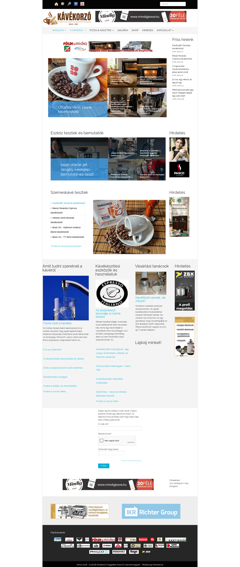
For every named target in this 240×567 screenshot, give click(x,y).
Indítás (104, 466)
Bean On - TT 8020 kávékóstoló (68, 237)
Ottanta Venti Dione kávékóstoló (75, 109)
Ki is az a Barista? (52, 349)
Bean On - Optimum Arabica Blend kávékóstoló (65, 229)
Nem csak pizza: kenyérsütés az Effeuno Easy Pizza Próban (119, 80)
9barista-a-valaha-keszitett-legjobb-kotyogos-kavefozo (149, 153)
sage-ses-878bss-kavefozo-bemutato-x (122, 175)
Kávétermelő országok (55, 377)
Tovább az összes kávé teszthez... (66, 246)
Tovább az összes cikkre (107, 401)
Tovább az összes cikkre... (55, 391)
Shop (135, 30)
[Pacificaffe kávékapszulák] (179, 216)
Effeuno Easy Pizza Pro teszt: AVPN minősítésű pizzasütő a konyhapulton (152, 80)
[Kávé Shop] (63, 3)
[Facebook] (76, 3)
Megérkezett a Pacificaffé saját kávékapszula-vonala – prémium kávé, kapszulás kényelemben (122, 107)
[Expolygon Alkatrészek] (185, 336)
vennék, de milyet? (151, 299)
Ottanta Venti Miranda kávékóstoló (62, 220)
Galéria (123, 30)
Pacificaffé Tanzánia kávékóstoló (68, 203)
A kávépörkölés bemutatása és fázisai (63, 358)
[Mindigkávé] (108, 484)
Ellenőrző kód (105, 434)
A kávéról (77, 30)
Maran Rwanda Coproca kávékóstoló (64, 210)
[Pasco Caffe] (179, 157)
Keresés (147, 30)
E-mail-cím (104, 424)
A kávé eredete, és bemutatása (60, 386)
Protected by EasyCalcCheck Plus (131, 460)
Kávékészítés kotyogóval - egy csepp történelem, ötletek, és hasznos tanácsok (112, 353)
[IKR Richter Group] (151, 511)
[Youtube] (82, 3)
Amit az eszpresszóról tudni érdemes (63, 367)
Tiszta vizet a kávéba (57, 323)
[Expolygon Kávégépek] (80, 511)
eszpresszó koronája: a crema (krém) (108, 313)
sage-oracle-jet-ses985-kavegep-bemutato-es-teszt (77, 169)
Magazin (58, 30)
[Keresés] (69, 3)
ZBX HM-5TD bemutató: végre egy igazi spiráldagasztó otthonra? (151, 109)
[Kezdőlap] (56, 3)
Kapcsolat (164, 30)
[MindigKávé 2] (140, 16)
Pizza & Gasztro (101, 30)
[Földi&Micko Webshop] (107, 46)
